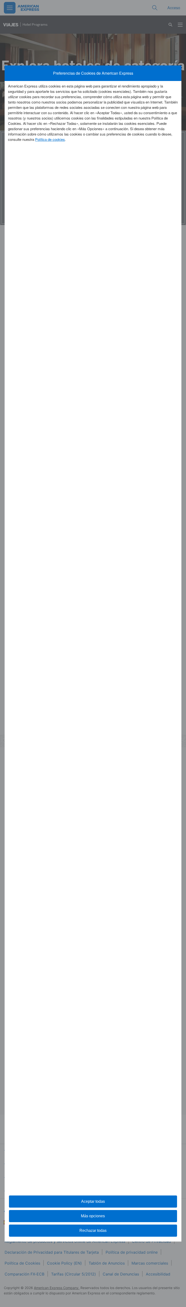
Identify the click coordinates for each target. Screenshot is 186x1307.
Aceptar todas (93, 1201)
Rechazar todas (93, 1230)
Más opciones (93, 1216)
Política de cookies (50, 139)
